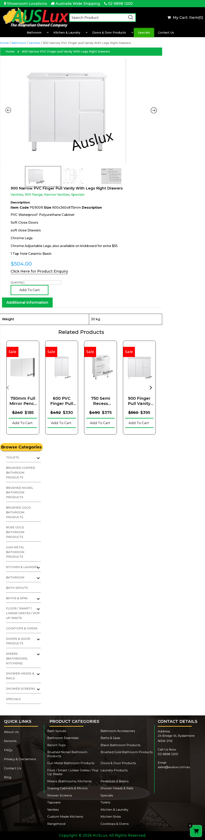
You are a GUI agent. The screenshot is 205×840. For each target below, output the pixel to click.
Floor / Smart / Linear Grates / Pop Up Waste (23, 613)
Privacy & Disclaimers (20, 759)
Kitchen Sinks (110, 816)
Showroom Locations (27, 3)
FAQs (8, 750)
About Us (11, 732)
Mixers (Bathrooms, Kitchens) (17, 658)
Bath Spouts (17, 588)
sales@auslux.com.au (174, 767)
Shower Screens (59, 795)
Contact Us (166, 32)
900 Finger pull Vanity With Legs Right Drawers (139, 401)
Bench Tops (56, 745)
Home (4, 43)
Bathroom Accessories (117, 731)
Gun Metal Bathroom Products (15, 552)
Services (10, 741)
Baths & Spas (110, 738)
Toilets (105, 802)
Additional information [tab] (27, 302)
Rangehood (56, 824)
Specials (144, 32)
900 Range (34, 194)
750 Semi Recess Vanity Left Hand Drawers (100, 401)
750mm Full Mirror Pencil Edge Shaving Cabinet (22, 401)
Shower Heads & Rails (116, 788)
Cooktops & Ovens (21, 628)
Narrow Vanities (57, 194)
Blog (7, 777)
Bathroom (34, 32)
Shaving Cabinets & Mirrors (67, 788)
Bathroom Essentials (62, 738)
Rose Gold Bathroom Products (15, 532)
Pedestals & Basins (114, 781)
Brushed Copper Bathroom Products (20, 472)
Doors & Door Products (109, 32)
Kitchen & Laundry (66, 32)
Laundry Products (114, 770)
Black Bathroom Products (120, 745)
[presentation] (8, 387)
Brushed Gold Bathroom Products (18, 512)
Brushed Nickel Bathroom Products (19, 492)
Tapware (54, 802)
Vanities (34, 43)
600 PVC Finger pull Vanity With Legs (61, 401)
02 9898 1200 (120, 3)
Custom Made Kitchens (65, 816)
